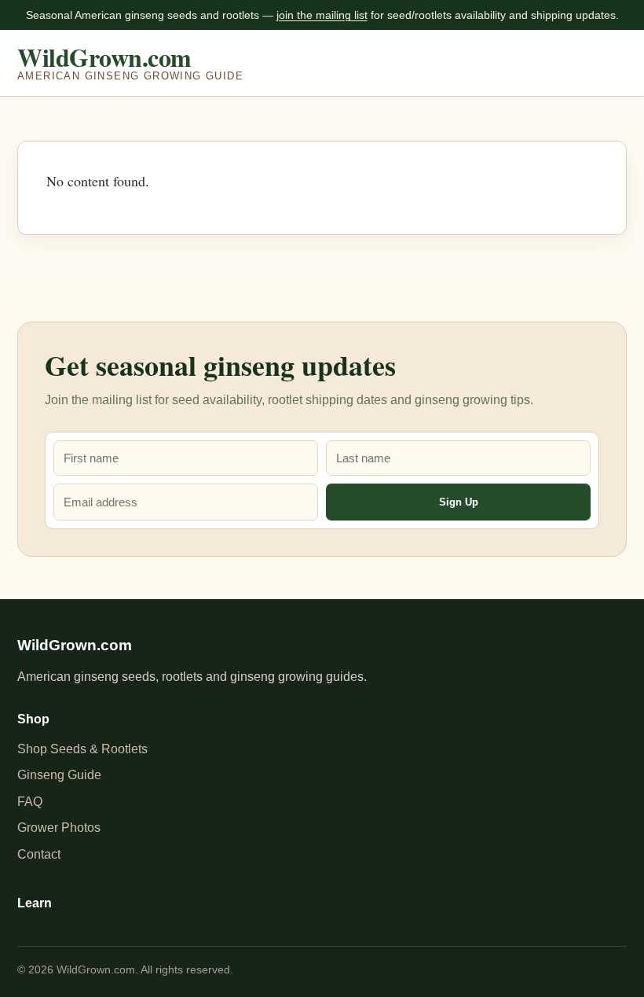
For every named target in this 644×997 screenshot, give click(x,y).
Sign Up (458, 502)
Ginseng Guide (59, 775)
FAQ (29, 801)
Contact (38, 854)
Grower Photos (59, 827)
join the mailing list (322, 15)
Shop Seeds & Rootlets (82, 749)
